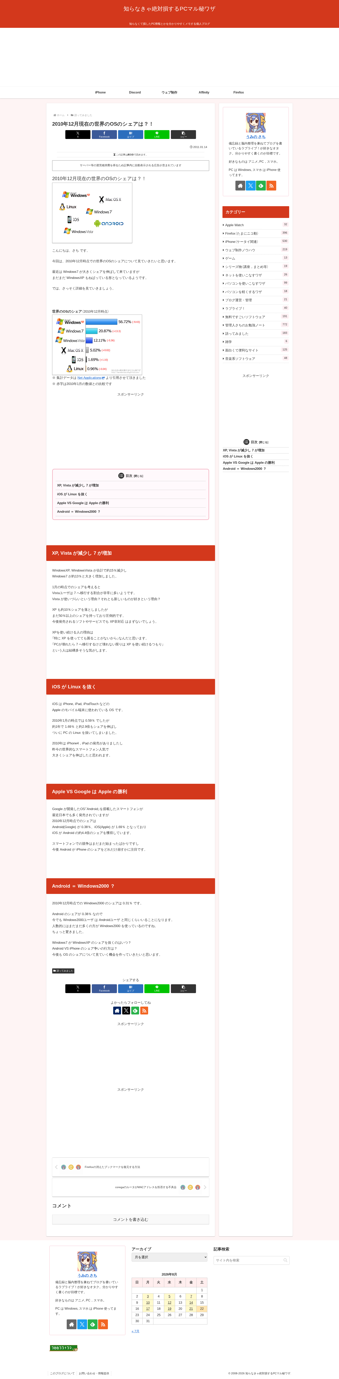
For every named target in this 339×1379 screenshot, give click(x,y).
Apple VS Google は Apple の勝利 (83, 503)
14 (191, 1303)
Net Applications (89, 378)
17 (148, 1309)
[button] (183, 134)
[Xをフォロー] (126, 1010)
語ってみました (65, 970)
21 (191, 1309)
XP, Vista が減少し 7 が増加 (78, 485)
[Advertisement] (169, 57)
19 (169, 1309)
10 (148, 1303)
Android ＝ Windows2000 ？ (79, 511)
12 (169, 1303)
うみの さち (256, 137)
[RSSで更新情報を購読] (144, 1010)
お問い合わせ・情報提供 (94, 1373)
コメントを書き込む (130, 1219)
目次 (129, 476)
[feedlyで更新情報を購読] (135, 1010)
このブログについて (62, 1373)
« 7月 (135, 1331)
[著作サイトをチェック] (117, 1010)
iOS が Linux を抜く (72, 494)
